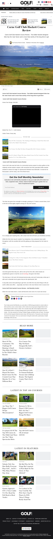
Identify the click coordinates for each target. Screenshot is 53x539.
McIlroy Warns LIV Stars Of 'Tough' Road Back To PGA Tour (22, 12)
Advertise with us (45, 521)
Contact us (31, 518)
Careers (37, 521)
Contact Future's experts (19, 518)
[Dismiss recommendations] (51, 16)
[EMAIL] (21, 299)
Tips (23, 8)
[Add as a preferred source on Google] (26, 528)
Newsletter (48, 89)
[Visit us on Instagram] (44, 2)
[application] (26, 116)
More (46, 8)
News (7, 8)
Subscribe (46, 4)
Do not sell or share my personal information (26, 523)
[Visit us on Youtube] (48, 2)
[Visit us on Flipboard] (50, 2)
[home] (3, 8)
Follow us (41, 89)
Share (6, 89)
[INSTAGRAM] (17, 299)
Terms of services (20, 191)
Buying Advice (15, 8)
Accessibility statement (18, 521)
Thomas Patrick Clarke (19, 42)
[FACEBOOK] (12, 299)
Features (42, 42)
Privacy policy (6, 521)
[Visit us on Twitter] (46, 2)
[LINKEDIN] (19, 299)
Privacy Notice (44, 191)
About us (8, 518)
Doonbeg (25, 274)
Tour (34, 8)
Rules (40, 8)
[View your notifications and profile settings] (10, 3)
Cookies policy (30, 521)
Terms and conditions (41, 518)
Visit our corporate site (43, 534)
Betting (28, 8)
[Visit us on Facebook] (42, 2)
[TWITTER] (14, 299)
